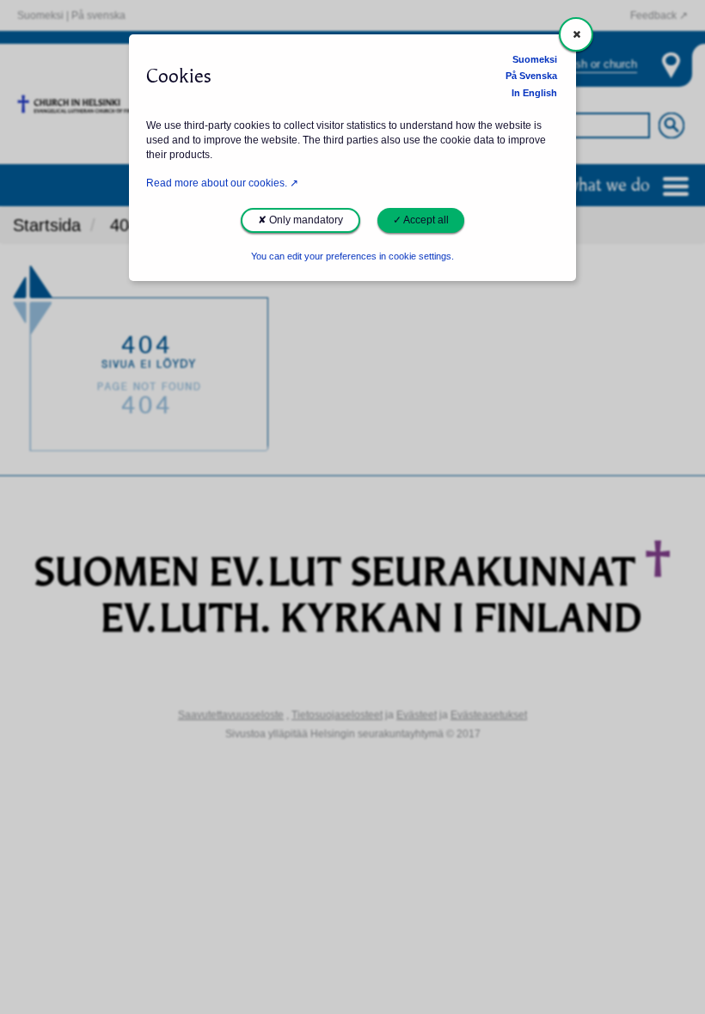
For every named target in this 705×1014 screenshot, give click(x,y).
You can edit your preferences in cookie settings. (352, 256)
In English (534, 93)
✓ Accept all (421, 220)
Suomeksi (534, 59)
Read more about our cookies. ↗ (222, 183)
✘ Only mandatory (300, 220)
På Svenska (531, 75)
